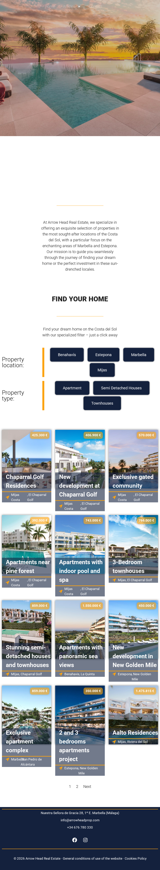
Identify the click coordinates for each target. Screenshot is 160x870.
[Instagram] (85, 840)
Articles (69, 6)
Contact (95, 6)
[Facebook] (75, 840)
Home (50, 6)
